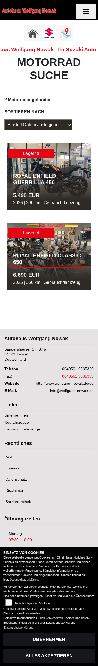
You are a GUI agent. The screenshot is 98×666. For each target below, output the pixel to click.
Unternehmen (16, 415)
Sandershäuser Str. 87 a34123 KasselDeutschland (25, 354)
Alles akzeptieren (49, 655)
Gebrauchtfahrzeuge (22, 429)
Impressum (15, 468)
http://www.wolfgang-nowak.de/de (65, 383)
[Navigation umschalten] (86, 11)
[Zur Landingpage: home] (32, 33)
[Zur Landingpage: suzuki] (49, 33)
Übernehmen (49, 639)
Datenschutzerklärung (24, 579)
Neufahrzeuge (16, 422)
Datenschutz (16, 479)
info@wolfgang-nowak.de (72, 390)
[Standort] (65, 33)
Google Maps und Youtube (32, 603)
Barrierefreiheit (18, 501)
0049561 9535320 (78, 369)
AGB (9, 457)
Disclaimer (14, 490)
